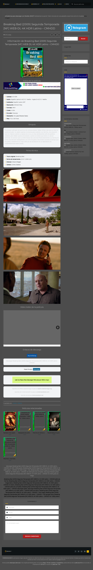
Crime (14, 164)
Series (67, 4)
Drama (18, 164)
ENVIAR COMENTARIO (32, 536)
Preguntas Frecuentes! (48, 4)
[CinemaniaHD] (6, 2)
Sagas (60, 4)
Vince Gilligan (16, 162)
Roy (65, 130)
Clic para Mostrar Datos (21, 116)
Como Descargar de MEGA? (22, 4)
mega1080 (67, 47)
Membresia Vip (35, 4)
